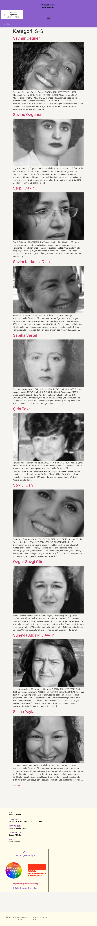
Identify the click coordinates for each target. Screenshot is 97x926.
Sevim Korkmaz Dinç (31, 261)
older (16, 785)
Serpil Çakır (23, 188)
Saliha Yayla (23, 711)
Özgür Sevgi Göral (29, 561)
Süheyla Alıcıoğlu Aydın (34, 635)
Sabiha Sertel (25, 335)
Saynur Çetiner (26, 38)
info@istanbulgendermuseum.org (25, 883)
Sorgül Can (23, 485)
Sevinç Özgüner (27, 114)
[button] (49, 18)
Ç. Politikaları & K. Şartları (25, 888)
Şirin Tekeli (23, 409)
